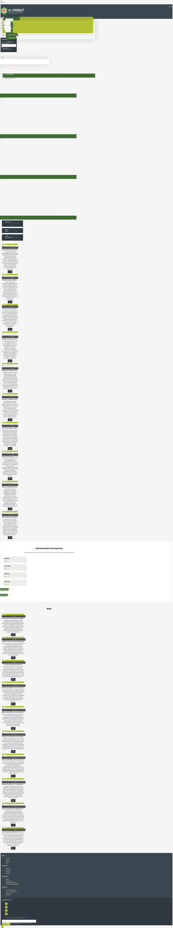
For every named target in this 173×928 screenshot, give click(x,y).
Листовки (7, 566)
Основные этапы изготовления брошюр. (10, 280)
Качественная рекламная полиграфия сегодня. (10, 249)
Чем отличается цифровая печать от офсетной (10, 517)
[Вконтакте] (6, 903)
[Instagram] (6, 914)
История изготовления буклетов (10, 308)
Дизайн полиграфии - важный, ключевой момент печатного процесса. (10, 339)
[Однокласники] (6, 907)
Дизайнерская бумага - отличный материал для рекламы (10, 456)
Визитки (6, 558)
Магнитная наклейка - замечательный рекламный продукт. (10, 370)
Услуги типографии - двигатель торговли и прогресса (10, 428)
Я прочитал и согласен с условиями (17, 923)
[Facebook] (6, 910)
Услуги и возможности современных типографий (10, 487)
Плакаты (7, 581)
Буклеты (6, 573)
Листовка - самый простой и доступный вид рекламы (10, 399)
